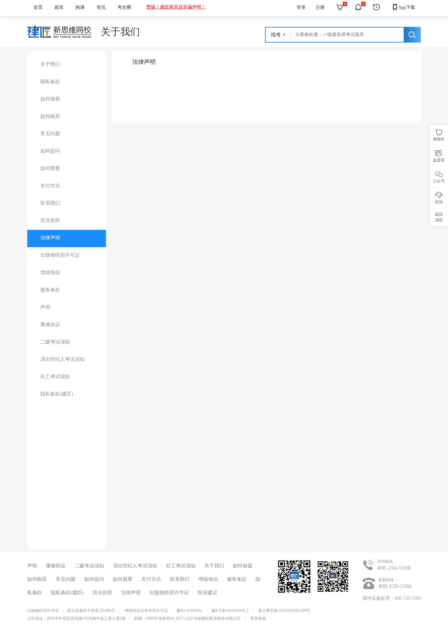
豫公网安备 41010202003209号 (284, 610)
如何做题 (243, 565)
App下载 (403, 7)
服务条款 (237, 579)
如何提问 (94, 579)
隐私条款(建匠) (67, 592)
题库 (59, 7)
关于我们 (120, 31)
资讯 (101, 7)
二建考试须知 (89, 565)
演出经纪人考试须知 (135, 565)
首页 (38, 7)
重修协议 (56, 565)
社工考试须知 (180, 565)
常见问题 (65, 579)
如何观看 (122, 579)
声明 (32, 565)
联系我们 (180, 579)
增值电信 (208, 579)
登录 (301, 7)
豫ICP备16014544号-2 (230, 610)
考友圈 (124, 7)
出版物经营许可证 (169, 592)
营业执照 (102, 592)
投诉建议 (207, 592)
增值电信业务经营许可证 (146, 610)
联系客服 (258, 618)
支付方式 (151, 579)
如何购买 (37, 579)
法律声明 (131, 592)
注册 (320, 7)
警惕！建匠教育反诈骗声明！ (176, 7)
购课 (80, 7)
